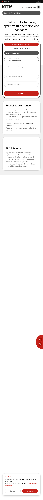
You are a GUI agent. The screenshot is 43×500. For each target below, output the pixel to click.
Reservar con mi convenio (21, 48)
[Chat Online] (40, 339)
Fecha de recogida (13, 75)
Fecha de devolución (13, 83)
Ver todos (38, 1)
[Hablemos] (40, 344)
